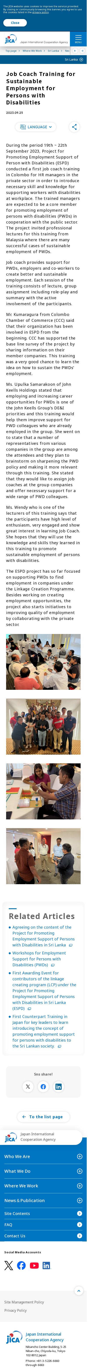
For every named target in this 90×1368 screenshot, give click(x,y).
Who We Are (17, 1156)
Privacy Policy (15, 1310)
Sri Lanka (71, 59)
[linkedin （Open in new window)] (47, 1265)
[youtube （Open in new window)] (34, 1265)
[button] (35, 127)
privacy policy (40, 12)
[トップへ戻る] (78, 1290)
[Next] (82, 50)
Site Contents (17, 1213)
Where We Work (21, 1186)
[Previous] (75, 50)
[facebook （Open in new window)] (21, 1265)
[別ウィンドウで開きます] (27, 1086)
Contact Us (14, 1235)
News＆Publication (24, 1200)
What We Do (17, 1171)
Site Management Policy (24, 1302)
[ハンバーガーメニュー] (78, 37)
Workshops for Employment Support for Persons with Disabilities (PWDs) (39, 958)
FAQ (8, 1224)
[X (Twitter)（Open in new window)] (8, 1265)
